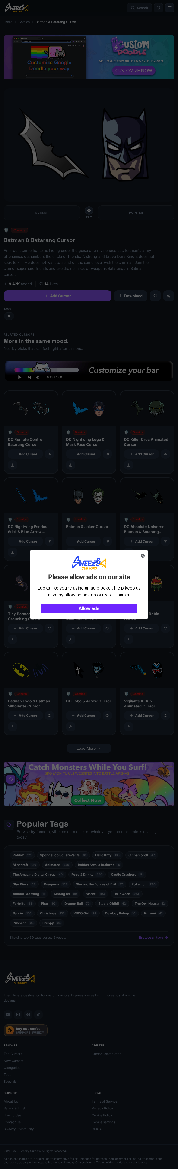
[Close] (142, 555)
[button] (89, 608)
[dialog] (89, 584)
